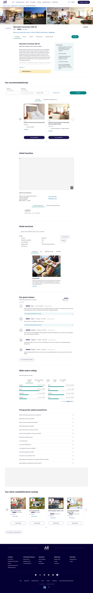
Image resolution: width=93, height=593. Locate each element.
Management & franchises (13, 561)
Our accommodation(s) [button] (16, 82)
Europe (8, 5)
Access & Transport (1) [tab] (38, 205)
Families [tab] (48, 380)
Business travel (26, 559)
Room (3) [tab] (38, 99)
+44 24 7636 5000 (52, 196)
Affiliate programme (12, 567)
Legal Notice (54, 580)
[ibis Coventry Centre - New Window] (18, 503)
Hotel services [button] (26, 226)
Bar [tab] (41, 251)
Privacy (42, 580)
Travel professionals (27, 563)
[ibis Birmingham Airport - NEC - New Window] (56, 503)
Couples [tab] (55, 380)
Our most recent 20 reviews (27, 359)
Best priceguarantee (85, 27)
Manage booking (73, 559)
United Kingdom (14, 5)
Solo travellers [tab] (63, 380)
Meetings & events (26, 561)
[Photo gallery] (46, 15)
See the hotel (18, 523)
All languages (41, 563)
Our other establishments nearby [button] (21, 492)
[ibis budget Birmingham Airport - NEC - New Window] (74, 503)
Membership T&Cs (35, 580)
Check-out (24, 89)
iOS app (55, 561)
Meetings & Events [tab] (49, 251)
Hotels (4, 5)
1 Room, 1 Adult (39, 92)
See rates (75, 36)
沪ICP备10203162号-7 (50, 584)
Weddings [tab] (58, 251)
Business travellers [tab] (39, 380)
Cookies (48, 580)
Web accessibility (42, 559)
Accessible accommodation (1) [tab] (50, 99)
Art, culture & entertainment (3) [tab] (53, 205)
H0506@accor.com (52, 198)
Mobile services (57, 559)
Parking (63, 240)
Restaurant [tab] (34, 251)
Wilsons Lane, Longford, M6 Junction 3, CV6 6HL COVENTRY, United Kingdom (30, 32)
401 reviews (25, 29)
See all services (65, 236)
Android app (56, 563)
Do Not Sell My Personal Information (66, 580)
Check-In (10, 89)
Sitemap (40, 561)
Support (71, 561)
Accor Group (10, 559)
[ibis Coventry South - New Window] (37, 503)
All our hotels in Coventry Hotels (14, 532)
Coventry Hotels (22, 5)
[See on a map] (46, 174)
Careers (9, 563)
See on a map (15, 516)
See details (34, 286)
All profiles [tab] (29, 380)
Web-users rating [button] (28, 370)
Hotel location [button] (26, 153)
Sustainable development (13, 565)
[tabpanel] (46, 122)
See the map (52, 32)
